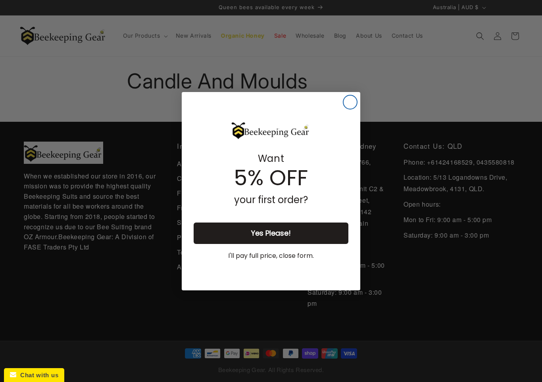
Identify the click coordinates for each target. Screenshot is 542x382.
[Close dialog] (350, 102)
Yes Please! (271, 233)
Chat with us (37, 375)
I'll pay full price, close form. (271, 255)
